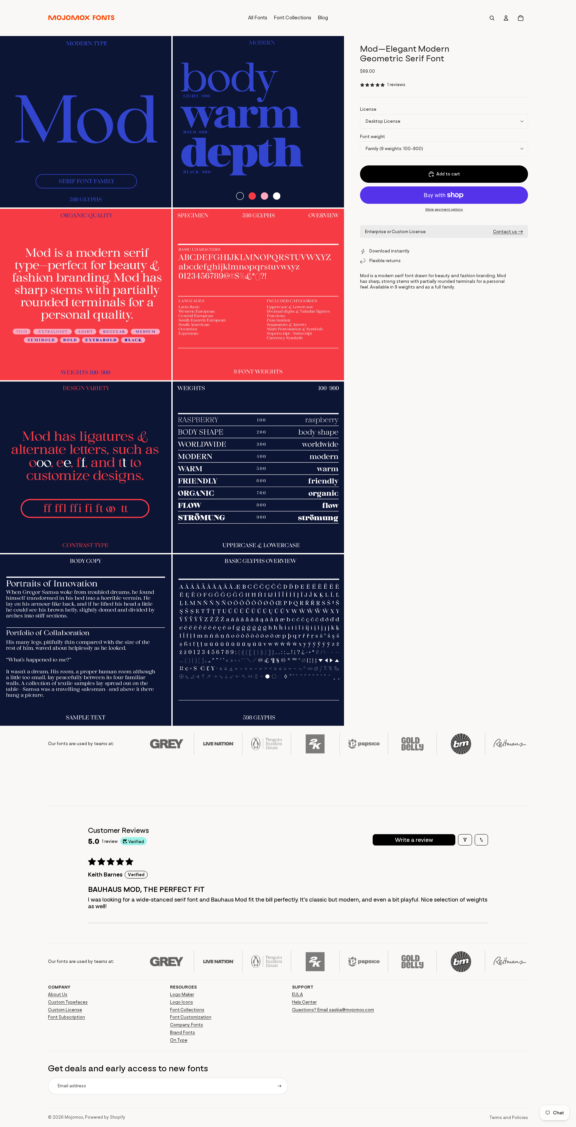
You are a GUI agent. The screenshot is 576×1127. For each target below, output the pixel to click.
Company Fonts (186, 1024)
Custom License (65, 1009)
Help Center (304, 1002)
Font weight (372, 136)
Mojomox (74, 1117)
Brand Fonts (182, 1032)
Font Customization (190, 1017)
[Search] (492, 18)
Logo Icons (181, 1002)
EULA (297, 994)
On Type (178, 1040)
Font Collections (187, 1009)
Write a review (414, 839)
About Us (57, 994)
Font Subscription (66, 1017)
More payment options (444, 209)
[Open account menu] (506, 18)
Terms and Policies (508, 1117)
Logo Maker (182, 994)
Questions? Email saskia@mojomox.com (333, 1009)
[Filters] (465, 840)
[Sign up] (279, 1086)
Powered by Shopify (105, 1117)
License (368, 109)
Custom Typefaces (68, 1002)
